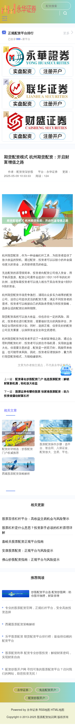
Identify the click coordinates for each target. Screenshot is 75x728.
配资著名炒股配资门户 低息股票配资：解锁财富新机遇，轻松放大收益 (36, 381)
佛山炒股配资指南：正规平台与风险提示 (31, 559)
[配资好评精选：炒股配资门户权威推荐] (18, 433)
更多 (66, 33)
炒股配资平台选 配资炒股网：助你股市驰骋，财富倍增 (51, 593)
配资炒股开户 (36, 698)
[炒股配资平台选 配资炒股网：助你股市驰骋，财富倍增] (15, 593)
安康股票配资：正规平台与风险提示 (27, 550)
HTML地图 (57, 710)
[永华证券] (19, 8)
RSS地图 (44, 710)
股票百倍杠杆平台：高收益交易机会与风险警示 (35, 518)
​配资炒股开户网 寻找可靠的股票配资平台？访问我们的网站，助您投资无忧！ (37, 671)
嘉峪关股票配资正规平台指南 (23, 541)
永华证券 (22, 690)
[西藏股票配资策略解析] (18, 464)
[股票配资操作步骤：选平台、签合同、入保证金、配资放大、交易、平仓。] (56, 430)
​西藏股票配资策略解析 (20, 624)
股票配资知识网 (47, 717)
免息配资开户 (47, 690)
